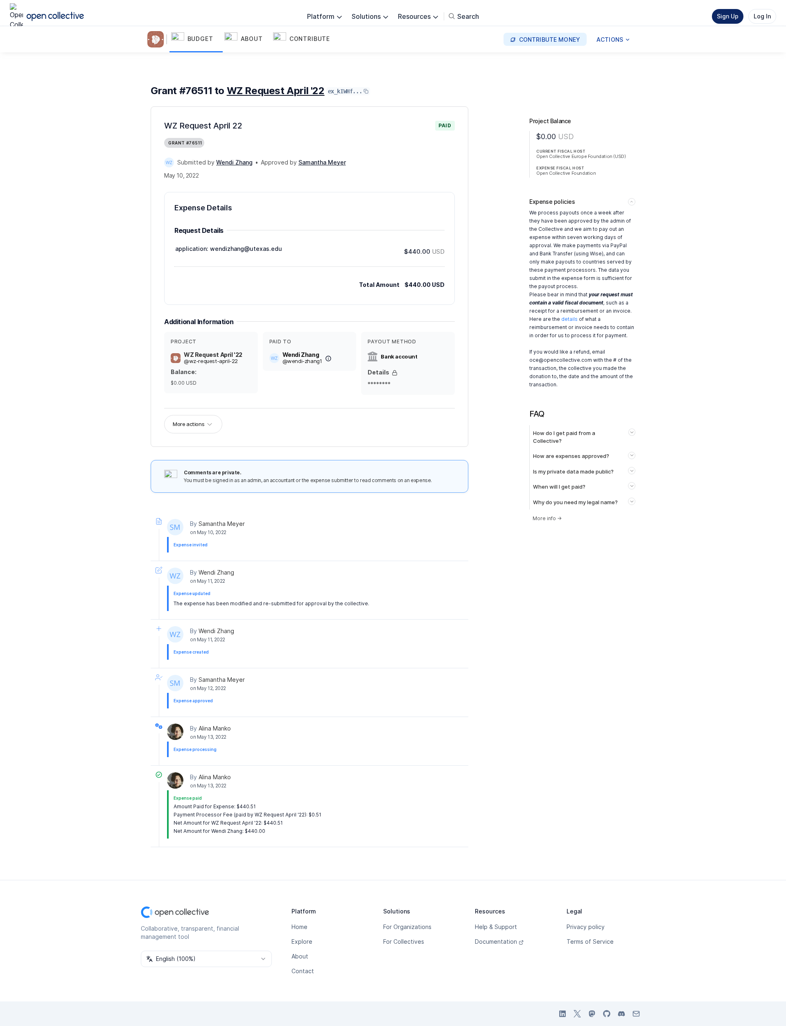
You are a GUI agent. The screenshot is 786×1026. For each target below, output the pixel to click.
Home (299, 926)
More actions (188, 424)
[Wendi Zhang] (169, 162)
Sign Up (728, 16)
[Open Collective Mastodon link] (592, 1013)
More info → (547, 518)
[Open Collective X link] (577, 1013)
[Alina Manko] (175, 732)
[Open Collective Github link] (606, 1013)
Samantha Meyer (222, 523)
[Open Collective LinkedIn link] (562, 1013)
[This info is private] (395, 373)
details (569, 319)
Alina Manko (215, 728)
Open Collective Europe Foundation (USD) (581, 156)
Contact (302, 970)
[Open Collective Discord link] (621, 1013)
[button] (196, 39)
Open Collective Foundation (566, 173)
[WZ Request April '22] (157, 39)
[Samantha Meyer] (175, 527)
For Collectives (403, 941)
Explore (301, 941)
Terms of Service (590, 941)
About (299, 956)
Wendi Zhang (216, 572)
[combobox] (206, 959)
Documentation (496, 941)
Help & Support (496, 926)
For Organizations (407, 926)
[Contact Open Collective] (636, 1013)
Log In (762, 16)
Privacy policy (586, 926)
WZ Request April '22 (276, 91)
